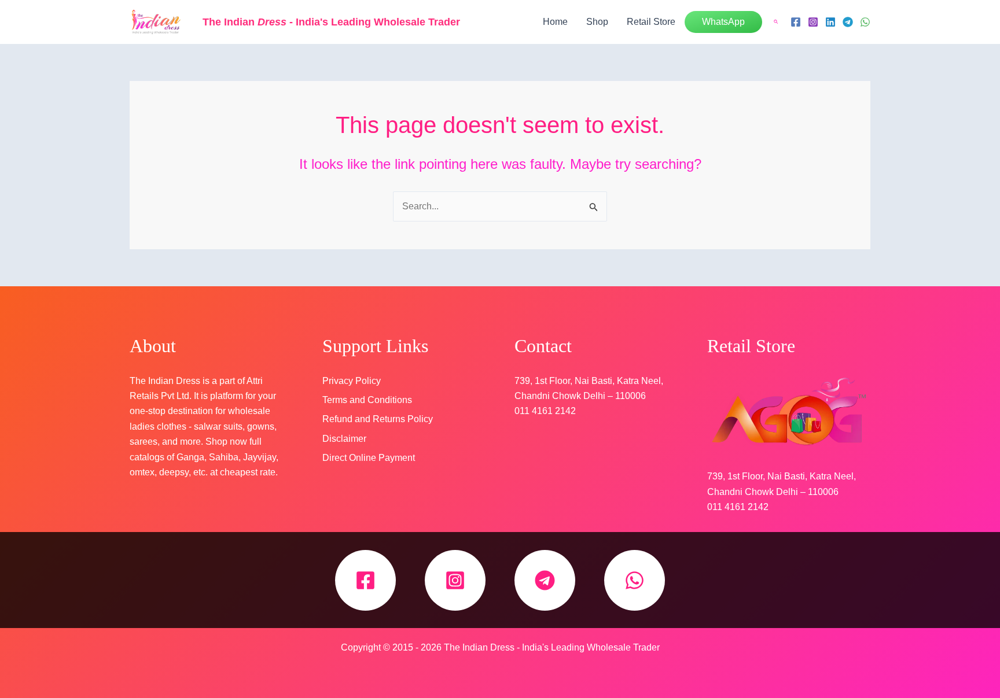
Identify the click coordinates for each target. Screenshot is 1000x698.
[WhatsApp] (865, 22)
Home (555, 22)
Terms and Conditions (367, 400)
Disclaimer (344, 439)
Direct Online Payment (368, 458)
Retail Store (651, 22)
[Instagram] (813, 22)
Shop (597, 22)
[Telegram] (848, 22)
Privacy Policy (351, 381)
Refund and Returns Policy (377, 419)
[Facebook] (796, 22)
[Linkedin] (830, 22)
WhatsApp (723, 22)
